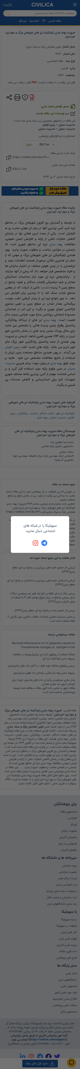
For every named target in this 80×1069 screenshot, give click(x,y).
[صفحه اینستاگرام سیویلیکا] (36, 543)
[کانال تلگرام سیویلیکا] (44, 543)
